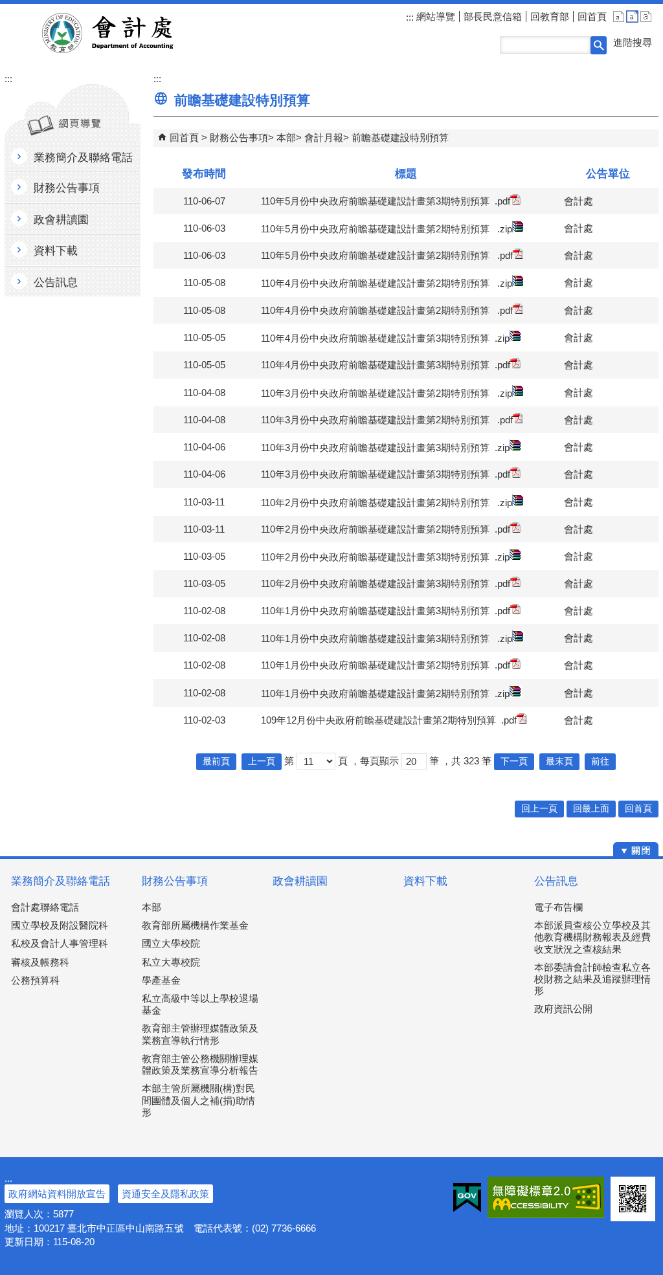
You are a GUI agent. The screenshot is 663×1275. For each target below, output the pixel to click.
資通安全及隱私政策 (165, 1193)
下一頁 (514, 761)
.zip (504, 228)
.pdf (502, 200)
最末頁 (559, 761)
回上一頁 (539, 809)
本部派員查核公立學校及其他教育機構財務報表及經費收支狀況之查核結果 (592, 937)
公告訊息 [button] (56, 282)
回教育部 (549, 16)
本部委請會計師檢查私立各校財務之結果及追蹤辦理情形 (592, 979)
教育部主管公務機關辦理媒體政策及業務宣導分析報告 (200, 1064)
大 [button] (645, 16)
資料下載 (425, 881)
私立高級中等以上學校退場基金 (200, 1004)
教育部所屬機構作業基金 (195, 925)
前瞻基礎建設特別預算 (400, 137)
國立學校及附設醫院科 (59, 925)
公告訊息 (556, 881)
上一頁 (261, 761)
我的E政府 (467, 1197)
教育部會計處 (123, 33)
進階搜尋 (632, 42)
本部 (286, 137)
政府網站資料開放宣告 (57, 1193)
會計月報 (323, 137)
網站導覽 (434, 16)
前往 (600, 761)
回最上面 (591, 809)
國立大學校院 (171, 943)
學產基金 (161, 980)
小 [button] (618, 16)
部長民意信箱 (493, 16)
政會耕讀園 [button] (61, 220)
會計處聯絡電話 (45, 907)
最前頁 (216, 761)
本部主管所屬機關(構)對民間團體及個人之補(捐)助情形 (198, 1100)
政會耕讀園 (300, 881)
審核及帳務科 (40, 962)
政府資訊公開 (563, 1008)
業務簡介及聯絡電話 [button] (83, 157)
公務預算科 (35, 980)
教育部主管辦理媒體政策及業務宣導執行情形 (200, 1034)
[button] (598, 45)
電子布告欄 (558, 907)
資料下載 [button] (56, 251)
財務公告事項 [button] (67, 188)
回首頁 (592, 16)
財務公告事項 (239, 137)
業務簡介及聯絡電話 (60, 881)
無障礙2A (546, 1197)
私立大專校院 (171, 962)
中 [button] (632, 16)
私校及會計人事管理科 (59, 943)
